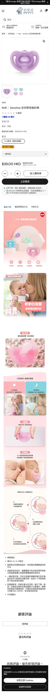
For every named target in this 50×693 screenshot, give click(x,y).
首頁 (3, 34)
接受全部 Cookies (25, 680)
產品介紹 (7, 207)
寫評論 (25, 624)
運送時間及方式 (21, 207)
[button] (45, 11)
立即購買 (25, 181)
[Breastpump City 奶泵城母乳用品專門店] (25, 11)
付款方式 (34, 207)
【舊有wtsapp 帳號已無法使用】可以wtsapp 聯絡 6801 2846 (25, 2)
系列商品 (11, 34)
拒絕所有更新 (25, 687)
